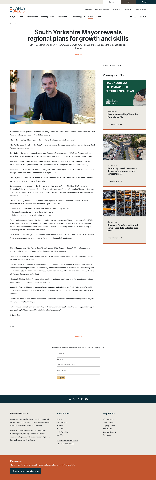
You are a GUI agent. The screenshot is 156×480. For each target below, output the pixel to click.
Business (112, 2)
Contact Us (127, 10)
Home (12, 24)
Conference (145, 2)
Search (89, 10)
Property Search (109, 426)
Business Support (109, 432)
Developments (108, 422)
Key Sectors (107, 429)
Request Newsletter (102, 10)
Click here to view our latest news (26, 471)
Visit (128, 2)
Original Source (16, 315)
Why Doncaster (108, 419)
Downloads (116, 10)
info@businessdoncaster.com (67, 441)
